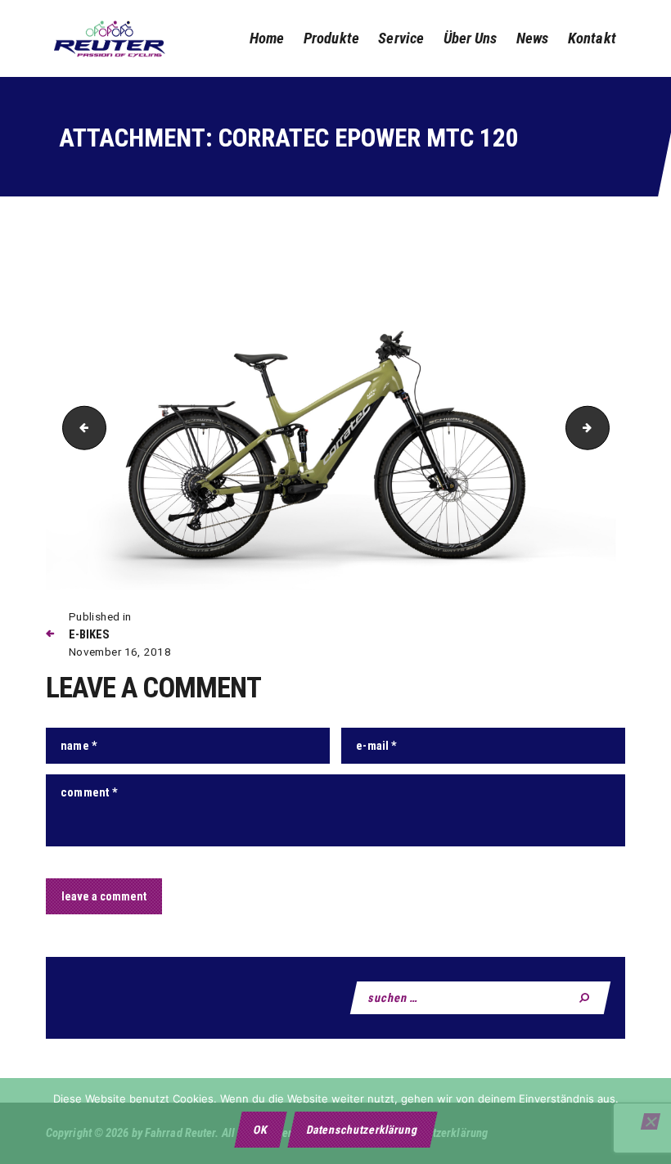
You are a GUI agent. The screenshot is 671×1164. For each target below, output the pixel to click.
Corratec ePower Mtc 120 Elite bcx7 (604, 427)
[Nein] (650, 1121)
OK (260, 1129)
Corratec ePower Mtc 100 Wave (79, 427)
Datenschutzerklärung (362, 1129)
